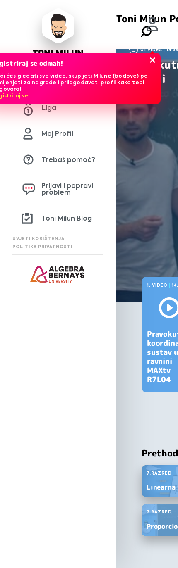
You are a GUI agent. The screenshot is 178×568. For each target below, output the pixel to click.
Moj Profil (57, 133)
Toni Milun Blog (66, 218)
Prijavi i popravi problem (67, 189)
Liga (48, 107)
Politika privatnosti (42, 247)
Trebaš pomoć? (68, 159)
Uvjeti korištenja (38, 238)
